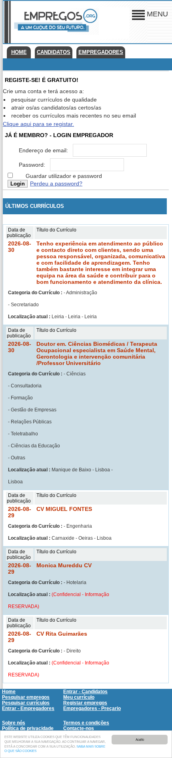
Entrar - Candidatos (85, 691)
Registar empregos (85, 703)
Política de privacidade (28, 728)
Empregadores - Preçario (92, 708)
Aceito (140, 739)
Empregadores (100, 52)
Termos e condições (86, 723)
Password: (32, 165)
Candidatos (53, 52)
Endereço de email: (43, 150)
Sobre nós (13, 723)
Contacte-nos (78, 728)
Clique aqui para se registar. (38, 124)
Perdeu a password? (56, 183)
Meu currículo (78, 697)
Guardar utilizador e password (64, 176)
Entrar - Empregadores (28, 708)
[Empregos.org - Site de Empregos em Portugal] (55, 33)
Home (19, 52)
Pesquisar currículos (26, 703)
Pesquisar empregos (26, 697)
